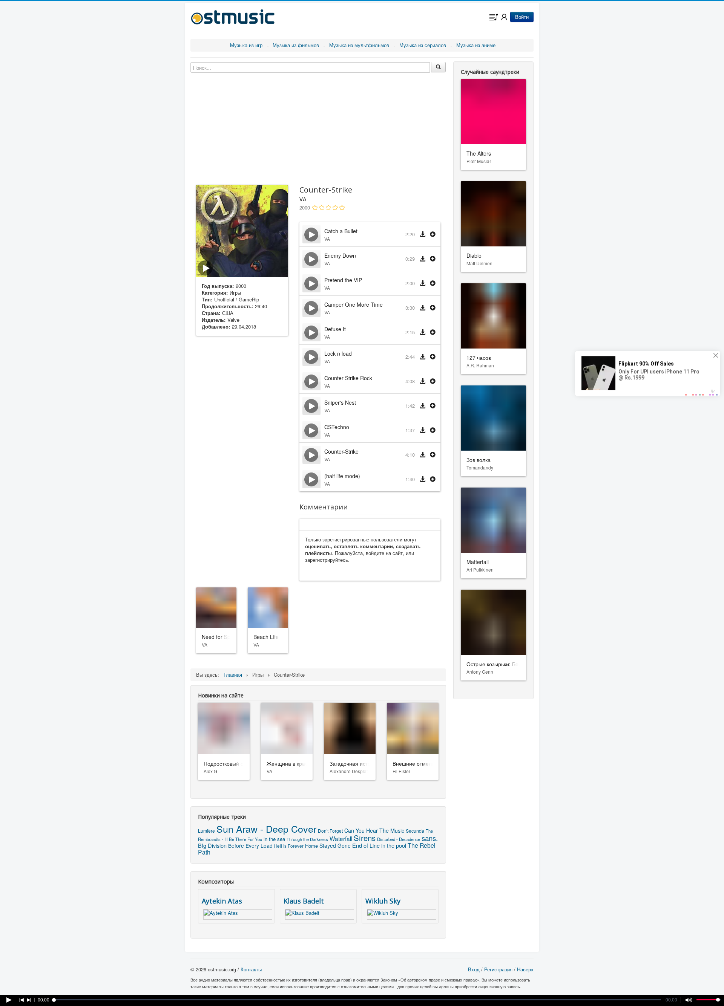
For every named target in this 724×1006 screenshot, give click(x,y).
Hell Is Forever (289, 846)
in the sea (274, 838)
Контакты (251, 969)
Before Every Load (250, 845)
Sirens (365, 837)
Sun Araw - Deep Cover (266, 828)
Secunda (415, 830)
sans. (430, 838)
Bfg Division (212, 845)
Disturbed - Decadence (398, 839)
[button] (432, 234)
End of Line (366, 845)
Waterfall (341, 838)
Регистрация (498, 969)
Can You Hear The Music (374, 830)
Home (311, 845)
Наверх (525, 969)
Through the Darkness (307, 839)
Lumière (206, 830)
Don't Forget (330, 830)
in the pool (393, 845)
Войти (522, 16)
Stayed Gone (335, 845)
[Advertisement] (242, 460)
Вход (474, 969)
